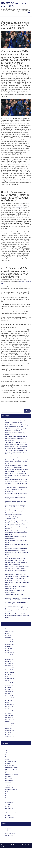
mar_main (8, 783)
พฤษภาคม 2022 (9, 672)
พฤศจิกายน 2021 (9, 685)
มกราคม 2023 (9, 655)
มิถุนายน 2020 (9, 721)
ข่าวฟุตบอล (8, 806)
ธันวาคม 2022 (9, 657)
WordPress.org (9, 835)
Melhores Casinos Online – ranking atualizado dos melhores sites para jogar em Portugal (16, 532)
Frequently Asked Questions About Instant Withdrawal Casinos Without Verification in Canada (17, 475)
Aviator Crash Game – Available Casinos (16, 487)
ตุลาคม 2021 (8, 687)
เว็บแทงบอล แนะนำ (19, 207)
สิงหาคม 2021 (9, 691)
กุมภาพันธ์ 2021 (9, 704)
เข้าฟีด (7, 831)
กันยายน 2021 (9, 689)
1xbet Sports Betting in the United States (16, 521)
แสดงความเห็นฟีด (10, 833)
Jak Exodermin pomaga (11, 767)
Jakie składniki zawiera (11, 774)
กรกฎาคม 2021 (9, 693)
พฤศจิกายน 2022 (9, 659)
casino (7, 759)
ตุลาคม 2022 (8, 661)
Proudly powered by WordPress (9, 844)
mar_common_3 (9, 780)
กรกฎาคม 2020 (9, 719)
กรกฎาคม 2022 (9, 668)
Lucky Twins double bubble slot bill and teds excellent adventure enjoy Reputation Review (17, 615)
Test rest (7, 556)
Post (6, 791)
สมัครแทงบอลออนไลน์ (11, 813)
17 (6, 752)
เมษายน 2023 (8, 648)
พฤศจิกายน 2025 (9, 637)
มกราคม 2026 (9, 635)
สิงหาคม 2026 (9, 629)
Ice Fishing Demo (10, 765)
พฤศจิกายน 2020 (9, 711)
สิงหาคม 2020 (9, 717)
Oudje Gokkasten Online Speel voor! (15, 580)
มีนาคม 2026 (8, 633)
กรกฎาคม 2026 (9, 631)
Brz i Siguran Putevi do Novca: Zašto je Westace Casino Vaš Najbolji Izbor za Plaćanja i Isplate (16, 438)
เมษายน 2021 (8, 700)
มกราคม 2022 (9, 681)
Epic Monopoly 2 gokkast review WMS (15, 574)
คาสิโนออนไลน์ (9, 808)
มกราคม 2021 (9, 706)
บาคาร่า (7, 811)
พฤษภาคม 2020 (9, 724)
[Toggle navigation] (28, 13)
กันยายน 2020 (9, 715)
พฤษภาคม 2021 (9, 698)
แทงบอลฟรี (8, 815)
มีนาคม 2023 (8, 650)
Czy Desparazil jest (10, 761)
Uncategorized (9, 802)
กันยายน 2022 (9, 663)
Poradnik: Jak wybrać (11, 789)
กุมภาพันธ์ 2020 (9, 730)
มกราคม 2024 (9, 640)
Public (7, 793)
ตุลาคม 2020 (8, 713)
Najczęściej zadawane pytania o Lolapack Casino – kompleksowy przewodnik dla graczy (16, 461)
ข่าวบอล (7, 804)
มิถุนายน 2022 (9, 670)
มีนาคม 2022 (8, 676)
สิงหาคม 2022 (9, 665)
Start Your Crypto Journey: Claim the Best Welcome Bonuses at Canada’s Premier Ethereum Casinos (16, 452)
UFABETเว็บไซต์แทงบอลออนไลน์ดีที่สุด (13, 5)
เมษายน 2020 (8, 726)
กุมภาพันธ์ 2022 (9, 678)
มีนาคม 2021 (8, 702)
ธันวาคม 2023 (9, 642)
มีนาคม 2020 (8, 728)
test (6, 798)
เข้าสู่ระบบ (8, 829)
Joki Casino (8, 776)
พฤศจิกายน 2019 (9, 737)
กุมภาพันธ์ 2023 (9, 653)
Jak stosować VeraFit (11, 770)
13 (6, 750)
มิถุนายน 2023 (9, 646)
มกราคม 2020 (9, 732)
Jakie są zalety (9, 772)
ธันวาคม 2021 (9, 683)
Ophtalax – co (9, 787)
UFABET (7, 800)
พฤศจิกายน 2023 (9, 644)
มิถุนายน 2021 (9, 696)
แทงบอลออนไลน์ (9, 817)
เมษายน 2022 (8, 674)
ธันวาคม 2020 (9, 709)
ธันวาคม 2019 (9, 734)
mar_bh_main (9, 778)
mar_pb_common (10, 785)
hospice (7, 763)
